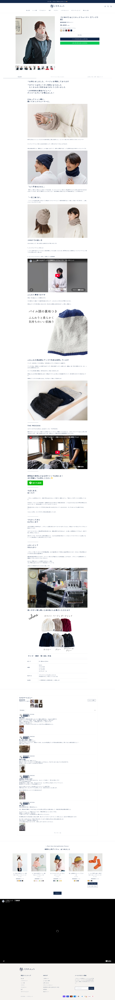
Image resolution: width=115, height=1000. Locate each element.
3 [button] (57, 832)
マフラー (56, 10)
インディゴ (20, 880)
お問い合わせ (46, 982)
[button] (63, 22)
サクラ (36, 880)
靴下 (50, 10)
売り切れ (80, 35)
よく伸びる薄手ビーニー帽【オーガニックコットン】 (20, 874)
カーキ (57, 880)
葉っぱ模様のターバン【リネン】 (76, 874)
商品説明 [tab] (20, 76)
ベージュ (61, 30)
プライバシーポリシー (48, 985)
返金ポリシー (46, 991)
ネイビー (71, 30)
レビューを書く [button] (91, 700)
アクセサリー (43, 10)
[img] (26, 714)
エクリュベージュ (34, 880)
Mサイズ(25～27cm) (93, 886)
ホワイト (74, 30)
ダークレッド (69, 30)
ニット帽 (34, 10)
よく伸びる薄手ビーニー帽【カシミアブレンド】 (38, 874)
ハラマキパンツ (65, 10)
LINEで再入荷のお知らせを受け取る (79, 43)
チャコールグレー (66, 30)
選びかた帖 (86, 10)
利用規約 (45, 989)
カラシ (74, 880)
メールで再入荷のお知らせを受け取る (80, 39)
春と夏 (28, 10)
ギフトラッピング (75, 10)
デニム (54, 880)
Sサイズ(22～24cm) (92, 883)
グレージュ (17, 880)
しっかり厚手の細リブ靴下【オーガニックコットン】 (95, 874)
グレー (64, 30)
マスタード (61, 880)
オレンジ (19, 880)
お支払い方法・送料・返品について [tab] (95, 76)
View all (57, 893)
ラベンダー (37, 880)
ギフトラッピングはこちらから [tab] (57, 76)
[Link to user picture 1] (21, 729)
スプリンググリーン (39, 880)
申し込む (91, 988)
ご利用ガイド (46, 978)
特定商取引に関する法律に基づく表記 (51, 987)
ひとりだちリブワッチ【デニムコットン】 (57, 874)
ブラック (22, 880)
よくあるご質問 (46, 980)
